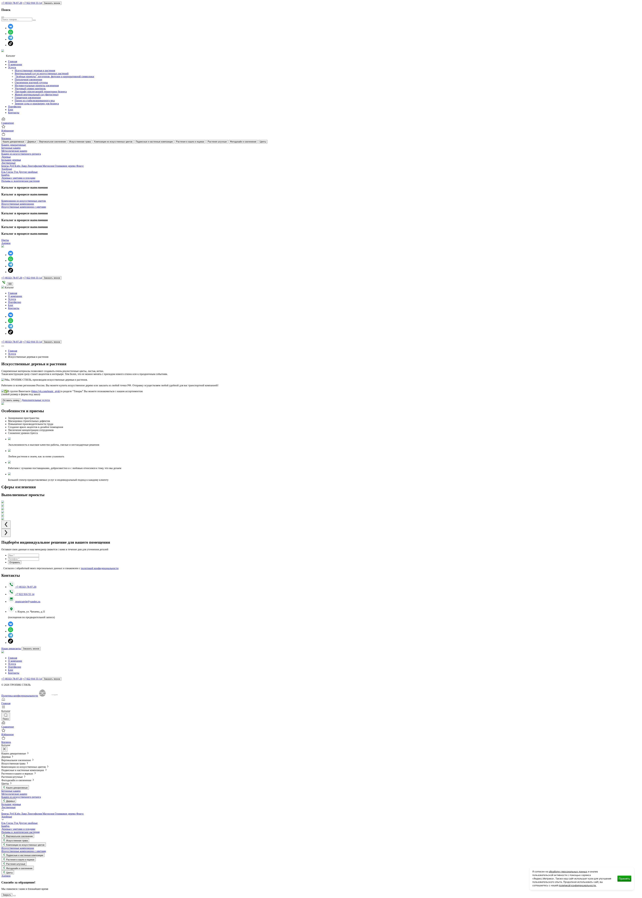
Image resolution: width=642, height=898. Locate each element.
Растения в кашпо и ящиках (190, 141)
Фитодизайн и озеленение (243, 141)
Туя (16, 172)
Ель (3, 172)
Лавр (24, 165)
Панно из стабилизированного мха (35, 100)
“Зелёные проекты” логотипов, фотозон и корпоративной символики (54, 76)
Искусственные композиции (17, 203)
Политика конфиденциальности (19, 695)
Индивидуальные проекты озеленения (37, 85)
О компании (15, 64)
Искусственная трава (80, 141)
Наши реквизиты (11, 648)
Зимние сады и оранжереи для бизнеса (37, 103)
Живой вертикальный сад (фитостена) (36, 94)
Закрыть (7, 895)
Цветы (263, 141)
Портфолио (14, 106)
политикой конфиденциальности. (577, 885)
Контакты (13, 112)
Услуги (12, 67)
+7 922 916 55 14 (32, 3)
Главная (12, 61)
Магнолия (48, 165)
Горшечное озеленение (28, 97)
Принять (624, 878)
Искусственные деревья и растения (35, 70)
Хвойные (6, 168)
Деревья (31, 141)
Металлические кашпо (14, 150)
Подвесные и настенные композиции (154, 141)
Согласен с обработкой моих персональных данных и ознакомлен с (61, 568)
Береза (5, 165)
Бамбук (5, 175)
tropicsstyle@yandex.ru (27, 601)
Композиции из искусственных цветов (113, 141)
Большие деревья (11, 159)
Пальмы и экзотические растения (20, 181)
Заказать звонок (52, 3)
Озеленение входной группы (31, 82)
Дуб (12, 165)
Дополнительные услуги (36, 400)
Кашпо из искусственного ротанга (21, 153)
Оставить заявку (11, 400)
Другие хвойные (28, 172)
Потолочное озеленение (28, 79)
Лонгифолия (34, 165)
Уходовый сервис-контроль (30, 88)
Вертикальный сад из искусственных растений (42, 73)
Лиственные (8, 162)
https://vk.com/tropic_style (46, 391)
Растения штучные (217, 141)
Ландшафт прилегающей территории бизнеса (41, 91)
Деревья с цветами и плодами (18, 178)
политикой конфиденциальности (100, 568)
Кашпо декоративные (13, 141)
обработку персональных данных (568, 871)
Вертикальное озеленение (52, 141)
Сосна (10, 172)
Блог (10, 109)
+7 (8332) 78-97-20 (11, 3)
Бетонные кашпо (11, 147)
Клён (18, 165)
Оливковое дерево (65, 165)
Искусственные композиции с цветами (23, 206)
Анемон (6, 243)
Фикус (80, 165)
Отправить (14, 562)
